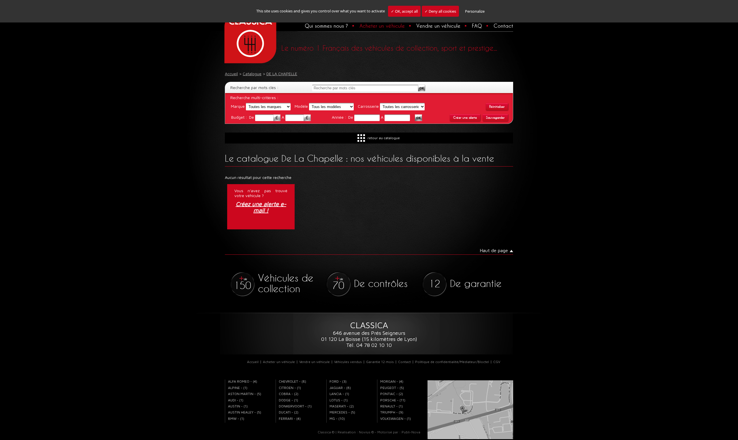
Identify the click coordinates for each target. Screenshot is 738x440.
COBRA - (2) (288, 394)
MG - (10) (337, 418)
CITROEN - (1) (290, 388)
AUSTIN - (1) (238, 406)
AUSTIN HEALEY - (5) (244, 412)
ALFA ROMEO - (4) (242, 381)
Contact (503, 26)
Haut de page (494, 250)
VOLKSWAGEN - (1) (395, 418)
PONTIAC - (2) (391, 394)
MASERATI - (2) (342, 406)
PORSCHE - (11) (392, 400)
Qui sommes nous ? (326, 26)
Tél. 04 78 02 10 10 (369, 345)
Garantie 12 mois (380, 362)
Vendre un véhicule (438, 26)
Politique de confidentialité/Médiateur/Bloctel (452, 362)
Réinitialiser (496, 106)
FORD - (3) (338, 381)
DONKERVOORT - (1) (295, 406)
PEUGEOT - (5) (392, 388)
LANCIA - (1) (339, 394)
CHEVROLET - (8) (292, 381)
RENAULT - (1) (391, 406)
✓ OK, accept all (404, 11)
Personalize (475, 11)
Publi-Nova (411, 432)
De (252, 117)
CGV (496, 362)
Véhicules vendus (348, 362)
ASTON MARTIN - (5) (244, 394)
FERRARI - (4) (290, 418)
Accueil (253, 362)
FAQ (477, 26)
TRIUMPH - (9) (391, 412)
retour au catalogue (384, 138)
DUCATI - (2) (288, 412)
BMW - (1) (236, 418)
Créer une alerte (465, 117)
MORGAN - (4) (391, 381)
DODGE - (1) (288, 400)
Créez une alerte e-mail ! (261, 207)
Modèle (301, 106)
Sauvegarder (495, 117)
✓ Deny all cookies (440, 11)
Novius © (366, 432)
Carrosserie (368, 106)
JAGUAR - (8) (340, 388)
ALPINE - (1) (237, 388)
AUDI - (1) (235, 400)
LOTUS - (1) (339, 400)
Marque (238, 106)
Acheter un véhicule (382, 26)
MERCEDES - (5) (342, 412)
